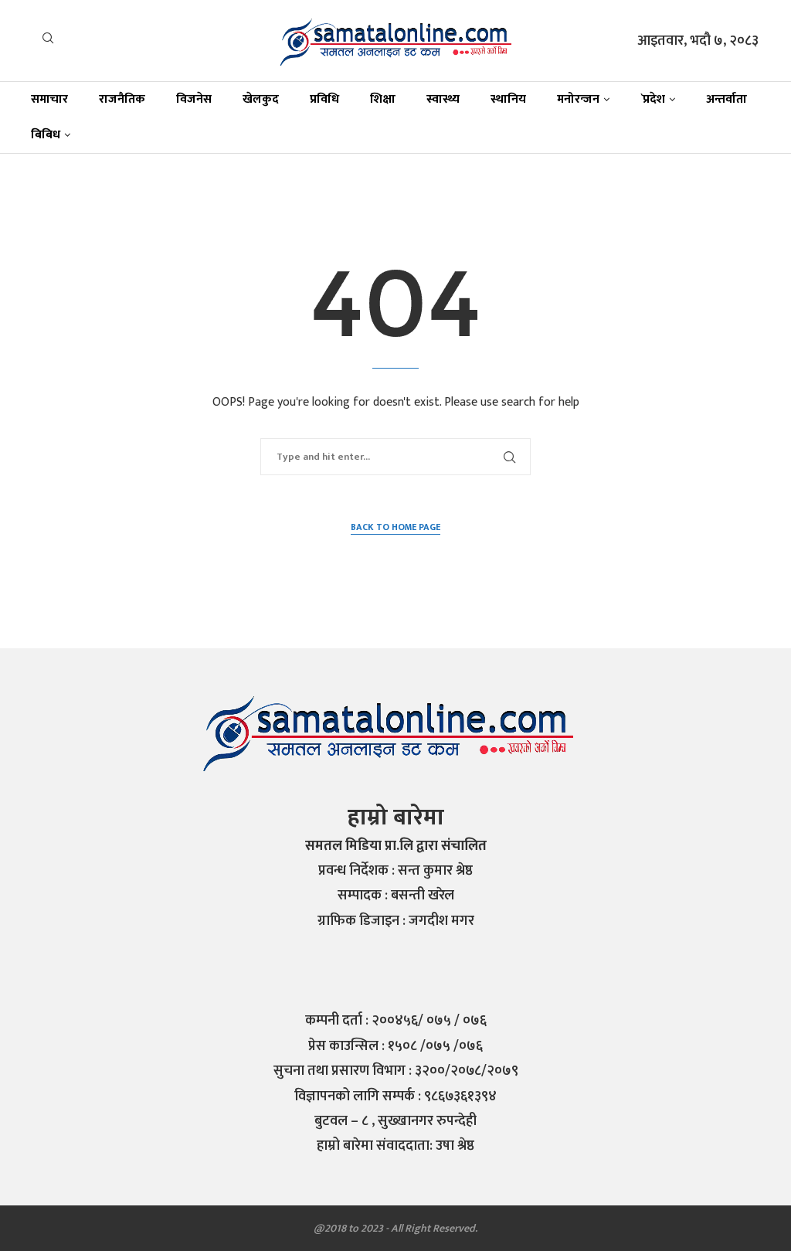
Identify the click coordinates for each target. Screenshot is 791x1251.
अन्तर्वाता (726, 99)
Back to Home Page (395, 527)
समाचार (49, 99)
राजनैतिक (122, 99)
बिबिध (45, 134)
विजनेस (194, 99)
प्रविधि (324, 99)
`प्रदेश (652, 99)
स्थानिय (508, 99)
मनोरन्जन (578, 99)
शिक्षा (383, 99)
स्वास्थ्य (443, 99)
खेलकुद (261, 99)
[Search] (48, 41)
